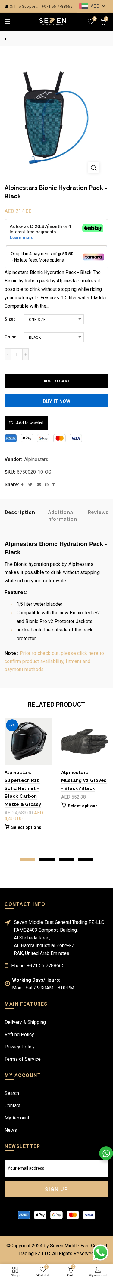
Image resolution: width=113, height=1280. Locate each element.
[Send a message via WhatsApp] (100, 1252)
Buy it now (57, 401)
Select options (26, 827)
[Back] (9, 38)
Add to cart (56, 381)
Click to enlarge (93, 167)
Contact (12, 1105)
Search (12, 1093)
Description (20, 512)
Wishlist (94, 18)
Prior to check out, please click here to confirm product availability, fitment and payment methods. (54, 661)
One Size (37, 320)
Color (10, 337)
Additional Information (61, 515)
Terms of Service (23, 1059)
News (11, 1130)
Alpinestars (36, 459)
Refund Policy (19, 1034)
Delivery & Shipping (25, 1022)
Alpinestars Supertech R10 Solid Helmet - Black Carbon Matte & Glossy (23, 788)
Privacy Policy (20, 1047)
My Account (17, 1118)
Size (9, 319)
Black (35, 338)
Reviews (98, 512)
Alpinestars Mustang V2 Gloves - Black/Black (84, 780)
